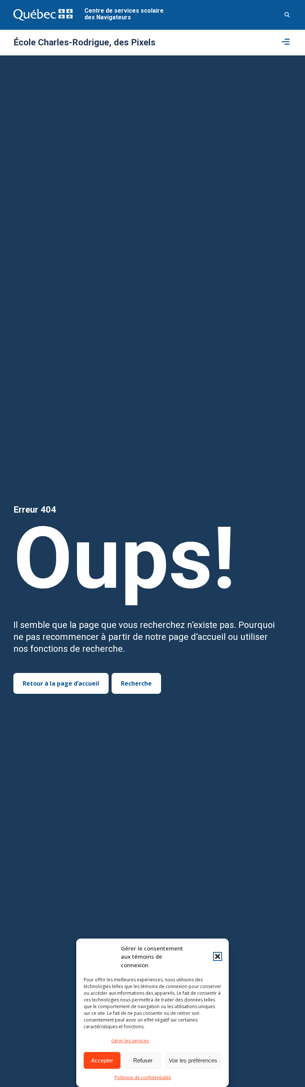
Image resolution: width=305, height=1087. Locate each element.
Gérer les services (130, 1041)
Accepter (102, 1060)
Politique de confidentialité (143, 1077)
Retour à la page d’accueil (61, 683)
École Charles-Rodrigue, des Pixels (84, 42)
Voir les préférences (193, 1060)
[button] (217, 956)
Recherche (136, 683)
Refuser (142, 1060)
